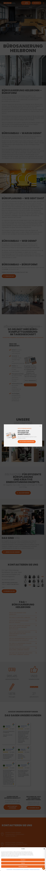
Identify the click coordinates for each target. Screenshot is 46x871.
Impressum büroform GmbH (34, 869)
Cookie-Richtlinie (9, 869)
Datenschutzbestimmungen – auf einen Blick (21, 869)
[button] (44, 848)
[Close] (40, 426)
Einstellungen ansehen (23, 866)
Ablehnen (23, 863)
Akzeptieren (23, 859)
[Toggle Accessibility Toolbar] (43, 868)
